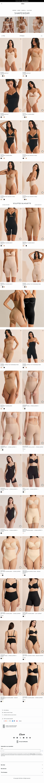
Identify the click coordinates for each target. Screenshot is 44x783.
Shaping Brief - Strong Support (30, 489)
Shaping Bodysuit (4, 73)
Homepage (14, 10)
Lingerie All (23, 10)
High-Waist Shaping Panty (6, 242)
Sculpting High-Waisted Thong (30, 155)
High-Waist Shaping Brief (28, 114)
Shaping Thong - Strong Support (30, 405)
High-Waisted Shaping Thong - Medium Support (31, 572)
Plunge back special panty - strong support (33, 447)
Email (2, 748)
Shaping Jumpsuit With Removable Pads (32, 284)
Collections (29, 10)
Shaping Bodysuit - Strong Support (8, 489)
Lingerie (18, 10)
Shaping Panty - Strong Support (8, 447)
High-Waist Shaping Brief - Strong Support (10, 571)
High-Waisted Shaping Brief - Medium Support (9, 698)
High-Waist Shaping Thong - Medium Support (33, 655)
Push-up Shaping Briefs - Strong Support (32, 530)
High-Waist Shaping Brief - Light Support (32, 613)
